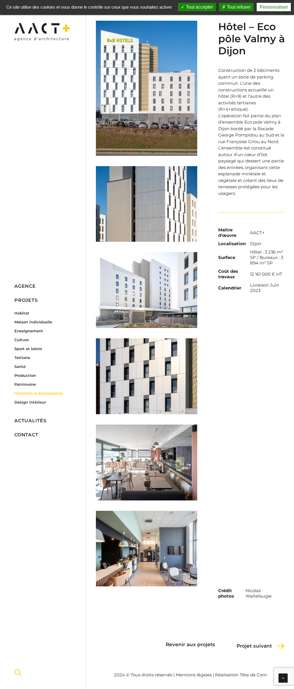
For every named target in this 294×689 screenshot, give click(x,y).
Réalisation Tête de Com (241, 675)
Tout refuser (238, 7)
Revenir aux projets (190, 644)
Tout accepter (199, 7)
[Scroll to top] (283, 677)
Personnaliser (274, 7)
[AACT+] (42, 31)
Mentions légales (194, 675)
